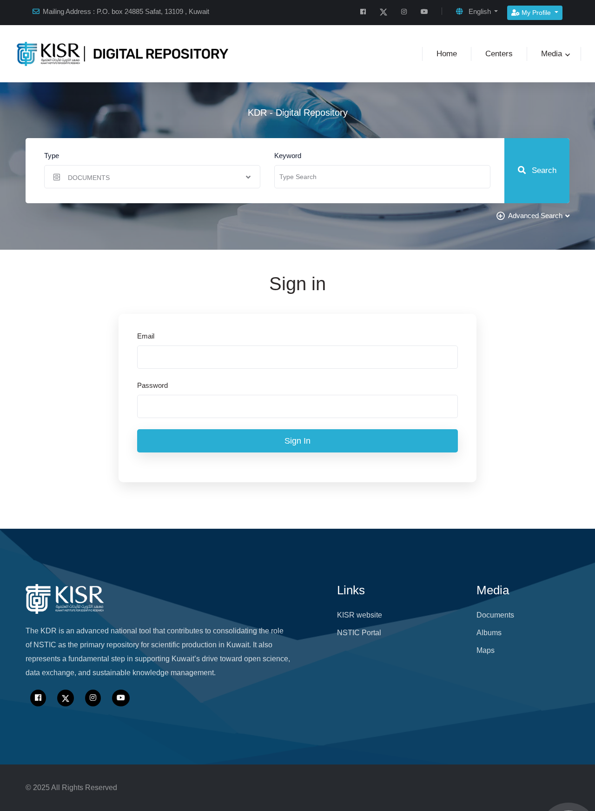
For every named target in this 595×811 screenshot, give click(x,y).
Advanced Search (535, 215)
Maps (485, 650)
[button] (477, 12)
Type (51, 156)
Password (152, 385)
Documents (495, 615)
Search (542, 170)
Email (145, 336)
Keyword (287, 156)
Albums (489, 633)
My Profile (536, 12)
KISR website (359, 615)
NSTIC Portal (359, 633)
